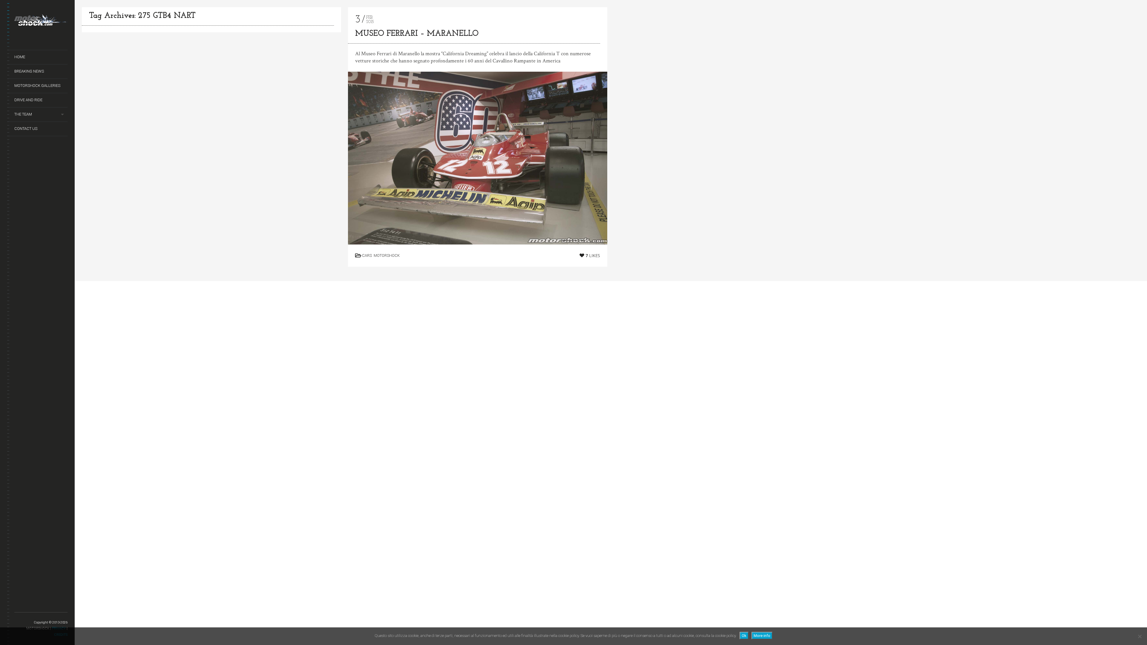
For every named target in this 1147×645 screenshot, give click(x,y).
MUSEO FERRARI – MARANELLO (417, 34)
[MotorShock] (41, 21)
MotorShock (387, 255)
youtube (33, 605)
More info (762, 635)
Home (19, 57)
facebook (25, 605)
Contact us (25, 128)
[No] (1140, 636)
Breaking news (29, 71)
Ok (744, 635)
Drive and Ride (28, 100)
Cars (367, 255)
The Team (23, 114)
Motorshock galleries (37, 85)
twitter (18, 605)
